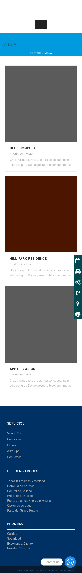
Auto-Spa (13, 451)
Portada (36, 53)
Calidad (12, 533)
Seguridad (14, 538)
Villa (29, 153)
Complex (16, 264)
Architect (17, 153)
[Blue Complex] (49, 103)
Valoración (14, 433)
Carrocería (14, 439)
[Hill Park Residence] (49, 214)
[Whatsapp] (70, 562)
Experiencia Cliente (20, 543)
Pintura (12, 445)
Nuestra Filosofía (18, 548)
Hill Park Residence (28, 258)
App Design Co (23, 369)
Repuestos (14, 457)
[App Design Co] (49, 324)
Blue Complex (23, 148)
